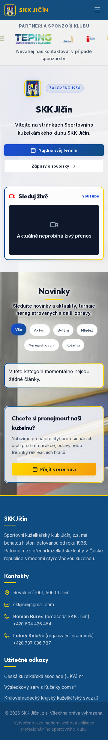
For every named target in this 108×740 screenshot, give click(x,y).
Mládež (87, 330)
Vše (18, 329)
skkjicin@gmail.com (33, 604)
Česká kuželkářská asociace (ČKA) (41, 676)
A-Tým (40, 330)
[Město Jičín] (60, 39)
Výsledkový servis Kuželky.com (37, 687)
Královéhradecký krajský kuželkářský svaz (48, 698)
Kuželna (73, 345)
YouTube (90, 196)
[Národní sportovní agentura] (83, 39)
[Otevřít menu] (97, 10)
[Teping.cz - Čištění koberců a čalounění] (26, 39)
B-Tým (63, 330)
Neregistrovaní (41, 345)
